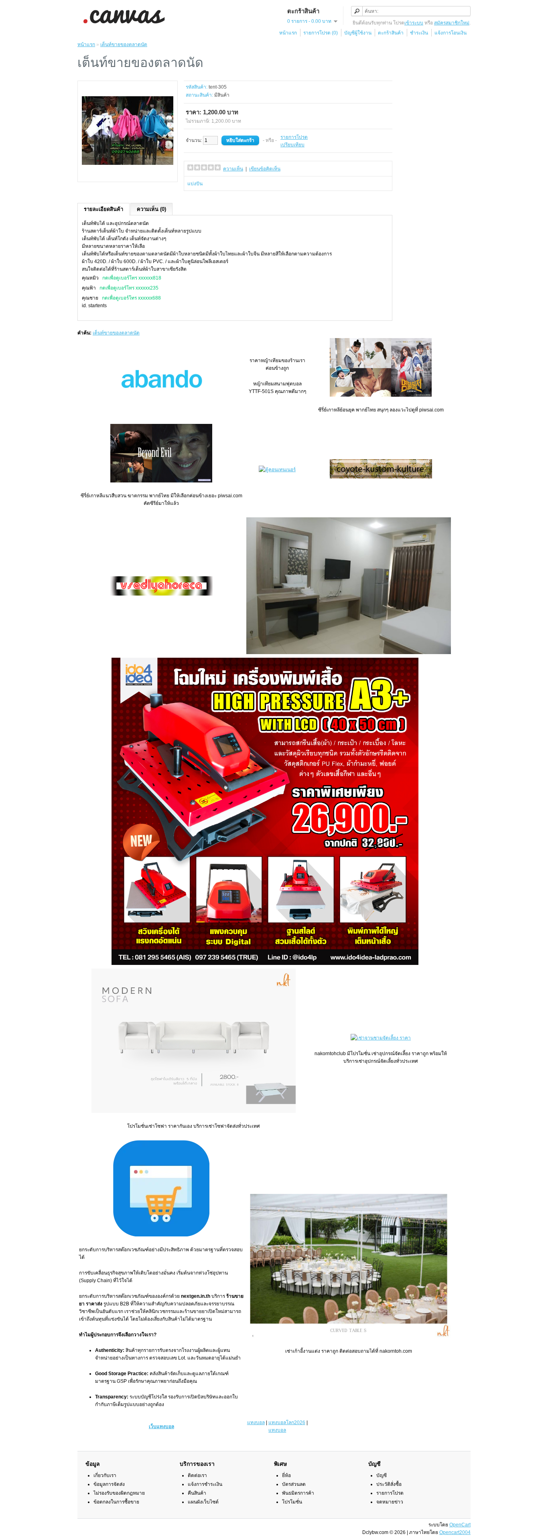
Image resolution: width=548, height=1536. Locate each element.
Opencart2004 (455, 1532)
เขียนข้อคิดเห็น (264, 169)
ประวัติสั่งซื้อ (389, 1484)
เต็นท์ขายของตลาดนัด (123, 44)
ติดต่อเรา (197, 1475)
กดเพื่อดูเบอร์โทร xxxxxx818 (131, 278)
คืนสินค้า (197, 1493)
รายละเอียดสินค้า (103, 209)
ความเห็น (233, 169)
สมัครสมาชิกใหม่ (451, 23)
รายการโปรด (294, 137)
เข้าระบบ (413, 23)
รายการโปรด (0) (320, 33)
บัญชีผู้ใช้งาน (357, 33)
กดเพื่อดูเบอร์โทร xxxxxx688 (131, 298)
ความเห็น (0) (151, 209)
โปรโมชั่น (292, 1502)
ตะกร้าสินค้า (391, 33)
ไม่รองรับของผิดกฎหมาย (119, 1493)
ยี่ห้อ (286, 1475)
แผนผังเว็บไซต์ (203, 1502)
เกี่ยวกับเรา (104, 1475)
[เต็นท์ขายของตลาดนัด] (127, 175)
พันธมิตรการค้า (298, 1493)
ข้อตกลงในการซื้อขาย (116, 1502)
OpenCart (460, 1525)
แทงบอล (256, 1422)
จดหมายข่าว (389, 1502)
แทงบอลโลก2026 (286, 1422)
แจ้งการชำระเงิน (205, 1484)
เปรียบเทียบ (292, 145)
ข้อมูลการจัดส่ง (109, 1484)
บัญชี (381, 1475)
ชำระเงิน (419, 33)
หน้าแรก (288, 33)
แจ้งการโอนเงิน (450, 33)
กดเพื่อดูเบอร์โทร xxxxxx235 (128, 288)
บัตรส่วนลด (294, 1484)
